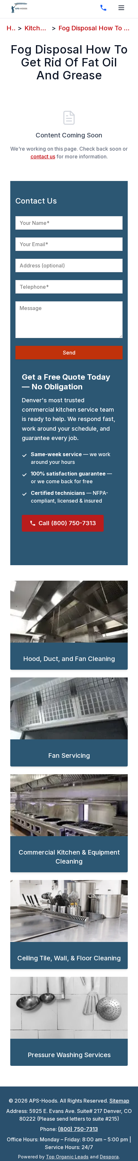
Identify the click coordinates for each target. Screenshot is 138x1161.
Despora (109, 1156)
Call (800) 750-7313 (67, 523)
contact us (42, 156)
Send (69, 352)
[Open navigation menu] (121, 7)
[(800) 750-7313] (103, 7)
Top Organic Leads (67, 1156)
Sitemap (119, 1100)
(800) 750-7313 (78, 1129)
